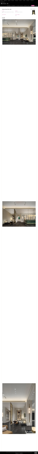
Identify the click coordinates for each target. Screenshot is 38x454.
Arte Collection (31, 0)
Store (30, 5)
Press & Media (25, 5)
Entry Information (9, 5)
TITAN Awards (16, 0)
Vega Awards (9, 0)
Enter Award (33, 5)
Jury (16, 5)
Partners (28, 5)
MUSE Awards (5, 0)
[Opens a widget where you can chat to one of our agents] (35, 453)
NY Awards (20, 0)
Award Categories (13, 5)
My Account (36, 5)
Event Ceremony (21, 5)
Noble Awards (27, 0)
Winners (18, 5)
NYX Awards (12, 0)
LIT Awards (24, 0)
